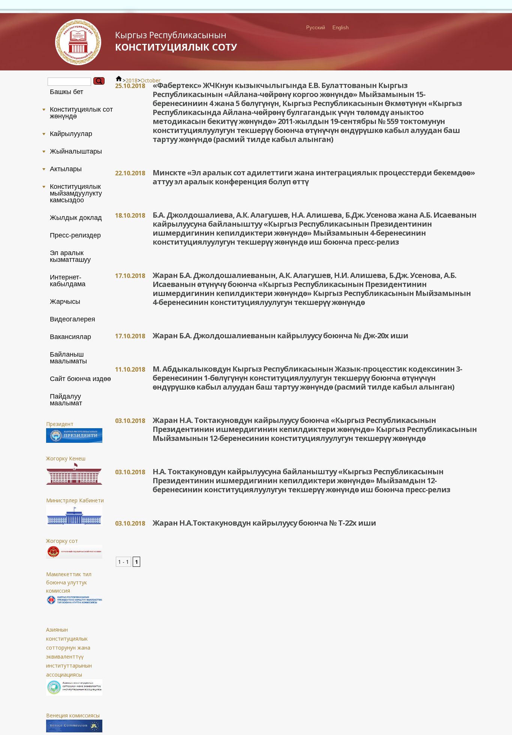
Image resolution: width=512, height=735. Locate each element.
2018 (132, 80)
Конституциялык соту (176, 41)
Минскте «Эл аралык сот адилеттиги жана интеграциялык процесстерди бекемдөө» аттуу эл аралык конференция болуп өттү (314, 177)
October (150, 80)
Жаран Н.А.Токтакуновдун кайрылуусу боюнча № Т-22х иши (264, 523)
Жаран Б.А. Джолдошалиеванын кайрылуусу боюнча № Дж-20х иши (280, 335)
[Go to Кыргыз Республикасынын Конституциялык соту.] (119, 80)
